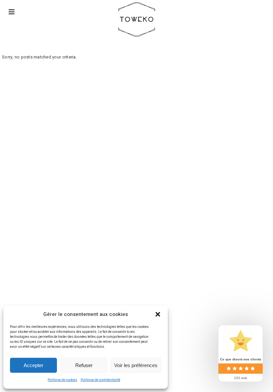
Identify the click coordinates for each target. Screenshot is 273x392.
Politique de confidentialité (100, 380)
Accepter (33, 365)
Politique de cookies (62, 380)
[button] (157, 314)
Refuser (84, 365)
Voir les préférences (135, 365)
